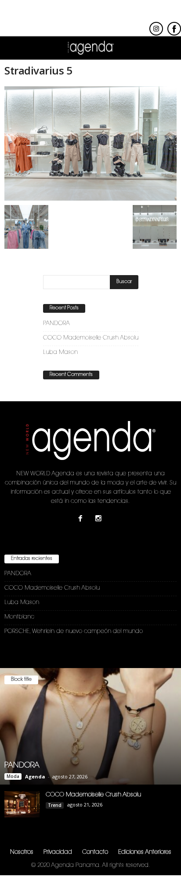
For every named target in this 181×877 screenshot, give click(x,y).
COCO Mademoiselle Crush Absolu (90, 338)
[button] (167, 48)
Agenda (35, 776)
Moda (13, 776)
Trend (55, 805)
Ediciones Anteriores (144, 852)
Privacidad (57, 852)
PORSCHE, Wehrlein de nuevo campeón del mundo (73, 631)
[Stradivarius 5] (90, 143)
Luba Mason (60, 352)
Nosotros (21, 852)
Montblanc (19, 617)
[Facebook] (82, 520)
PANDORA (56, 323)
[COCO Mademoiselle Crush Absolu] (22, 804)
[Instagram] (99, 520)
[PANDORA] (90, 726)
